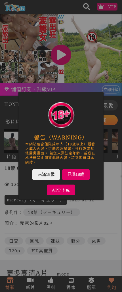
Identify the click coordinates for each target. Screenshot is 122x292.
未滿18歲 (46, 174)
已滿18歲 (76, 174)
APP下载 (61, 190)
